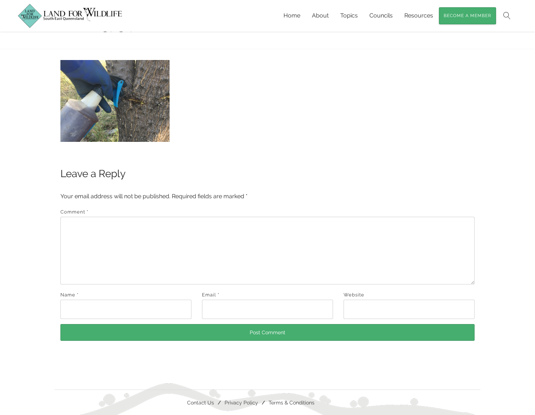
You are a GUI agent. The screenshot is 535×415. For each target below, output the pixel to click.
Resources (418, 15)
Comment (74, 212)
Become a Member (467, 15)
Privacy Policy (241, 402)
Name (69, 295)
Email (210, 295)
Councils (381, 15)
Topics (349, 15)
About (320, 15)
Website (354, 295)
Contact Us (200, 402)
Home (292, 15)
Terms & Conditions (291, 402)
